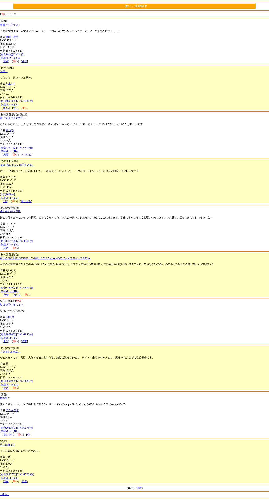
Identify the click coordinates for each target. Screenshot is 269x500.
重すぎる (26, 201)
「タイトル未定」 (10, 351)
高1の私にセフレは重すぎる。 (17, 164)
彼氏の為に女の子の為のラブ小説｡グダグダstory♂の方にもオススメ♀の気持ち (45, 258)
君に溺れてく (7, 444)
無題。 (4, 71)
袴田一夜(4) (12, 36)
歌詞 (5, 341)
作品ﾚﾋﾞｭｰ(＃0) (9, 104)
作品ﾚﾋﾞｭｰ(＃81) (10, 57)
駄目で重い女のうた (11, 304)
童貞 (5, 61)
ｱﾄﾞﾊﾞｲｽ (27, 154)
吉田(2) (10, 316)
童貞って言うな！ (10, 24)
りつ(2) (10, 130)
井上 (15, 108)
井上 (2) (10, 83)
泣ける (16, 294)
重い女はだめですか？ (13, 118)
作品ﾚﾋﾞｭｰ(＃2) (9, 197)
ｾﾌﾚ (5, 201)
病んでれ (8, 434)
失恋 (5, 388)
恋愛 (5, 154)
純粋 (24, 61)
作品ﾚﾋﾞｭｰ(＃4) (9, 151)
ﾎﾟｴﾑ (6, 108)
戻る (4, 494)
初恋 (5, 248)
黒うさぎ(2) (12, 410)
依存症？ (5, 398)
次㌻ (139, 487)
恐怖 (5, 481)
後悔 (5, 294)
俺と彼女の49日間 (10, 211)
